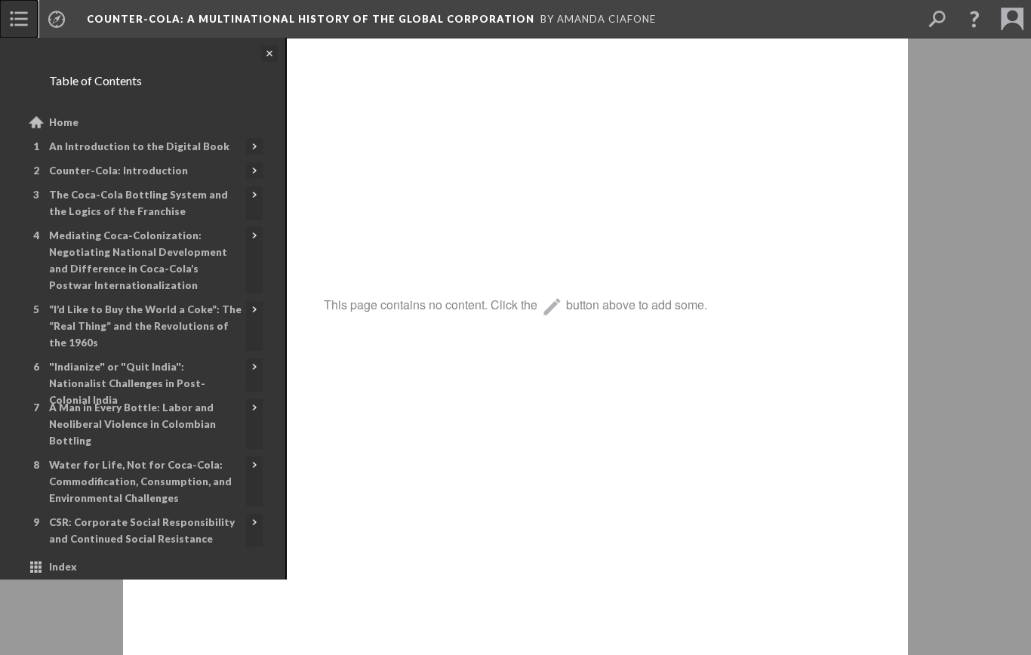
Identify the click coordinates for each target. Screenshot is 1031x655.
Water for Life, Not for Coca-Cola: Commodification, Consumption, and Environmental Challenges (140, 481)
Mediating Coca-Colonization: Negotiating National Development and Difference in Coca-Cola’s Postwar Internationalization (138, 260)
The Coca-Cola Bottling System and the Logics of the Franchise (138, 203)
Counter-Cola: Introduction (118, 171)
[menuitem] (19, 19)
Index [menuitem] (63, 567)
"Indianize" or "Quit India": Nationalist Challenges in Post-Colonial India (127, 383)
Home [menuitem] (63, 122)
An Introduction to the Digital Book (139, 146)
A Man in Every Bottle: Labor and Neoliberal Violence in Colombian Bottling (132, 424)
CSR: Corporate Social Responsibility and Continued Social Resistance (142, 530)
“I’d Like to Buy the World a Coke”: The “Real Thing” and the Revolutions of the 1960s (145, 326)
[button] (974, 19)
